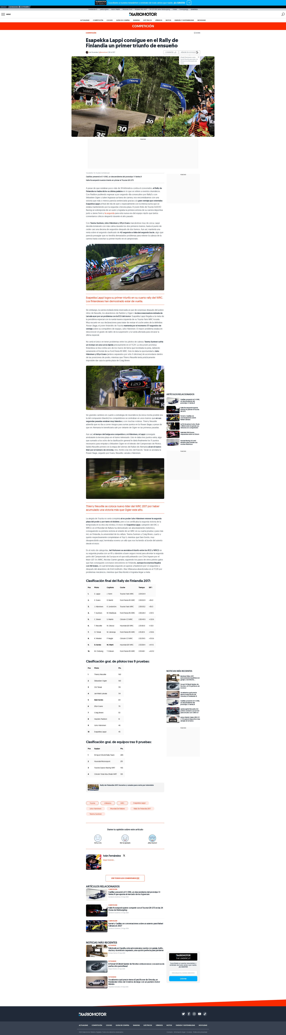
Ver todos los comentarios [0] (125, 878)
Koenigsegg (184, 9)
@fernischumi (103, 52)
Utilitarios (107, 803)
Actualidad (84, 20)
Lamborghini (104, 9)
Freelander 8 (92, 9)
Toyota (92, 803)
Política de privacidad (200, 1032)
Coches (110, 20)
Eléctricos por (13, 7)
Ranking (136, 20)
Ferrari (175, 9)
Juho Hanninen (95, 808)
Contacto (170, 1032)
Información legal (179, 1032)
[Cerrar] (198, 57)
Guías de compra (123, 20)
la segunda (109, 213)
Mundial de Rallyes (117, 808)
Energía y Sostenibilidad (184, 20)
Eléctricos (147, 20)
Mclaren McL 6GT (141, 9)
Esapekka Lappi (139, 803)
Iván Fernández (93, 52)
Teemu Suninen (96, 814)
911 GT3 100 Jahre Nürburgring (159, 9)
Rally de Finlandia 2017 (142, 808)
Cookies (189, 1032)
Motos (168, 20)
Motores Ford (127, 9)
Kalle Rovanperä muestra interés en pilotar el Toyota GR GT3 (110, 180)
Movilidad (202, 20)
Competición (98, 20)
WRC (122, 803)
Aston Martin (115, 9)
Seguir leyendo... (109, 860)
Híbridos (158, 20)
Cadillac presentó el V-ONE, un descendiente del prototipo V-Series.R (114, 177)
